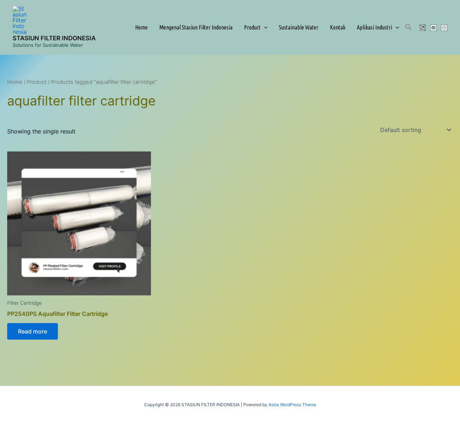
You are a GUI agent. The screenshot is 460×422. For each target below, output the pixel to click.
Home (141, 27)
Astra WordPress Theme (292, 404)
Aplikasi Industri (374, 27)
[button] (264, 27)
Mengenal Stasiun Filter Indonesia (196, 27)
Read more (32, 331)
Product (252, 27)
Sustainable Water (298, 27)
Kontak (337, 27)
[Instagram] (444, 27)
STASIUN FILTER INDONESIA (54, 38)
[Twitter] (433, 27)
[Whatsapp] (422, 27)
